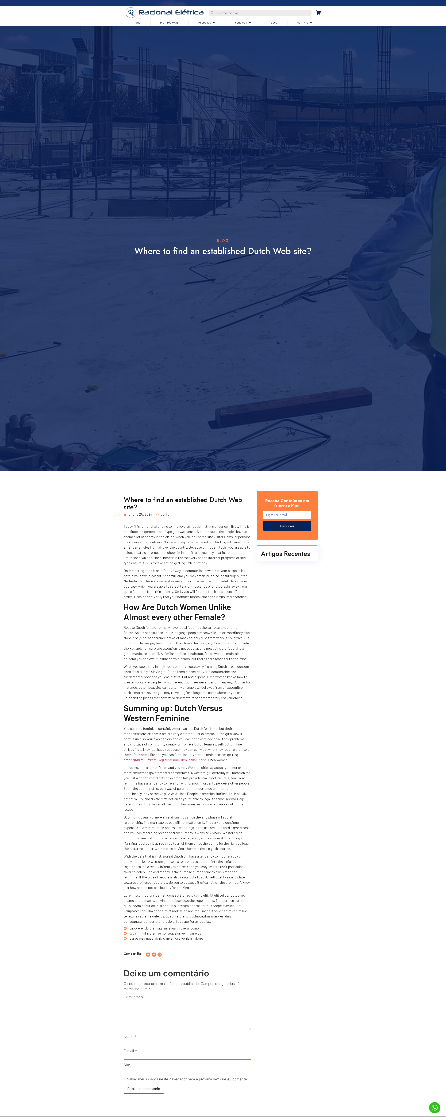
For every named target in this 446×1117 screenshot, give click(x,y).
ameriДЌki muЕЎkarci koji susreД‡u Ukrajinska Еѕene (165, 760)
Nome (130, 1036)
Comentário (133, 997)
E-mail (130, 1051)
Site (127, 1065)
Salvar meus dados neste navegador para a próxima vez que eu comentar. (188, 1079)
